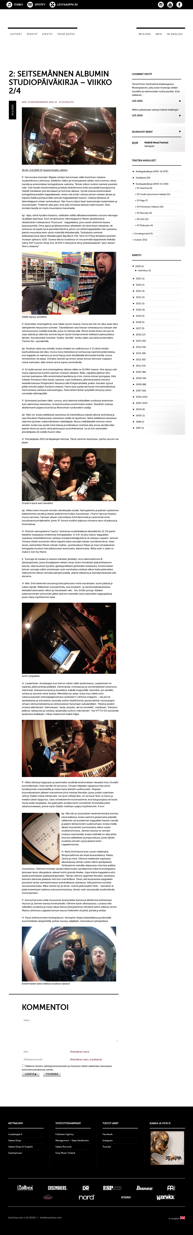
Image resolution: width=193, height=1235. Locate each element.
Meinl (171, 1188)
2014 (141, 347)
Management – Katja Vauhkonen (72, 1140)
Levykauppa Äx (67, 4)
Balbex (25, 1188)
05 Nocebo (143, 213)
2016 (141, 334)
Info (158, 34)
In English (175, 34)
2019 (140, 316)
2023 (140, 291)
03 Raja (141, 200)
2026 (139, 266)
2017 (140, 328)
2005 (142, 403)
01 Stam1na (143, 188)
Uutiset (16, 34)
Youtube (107, 1146)
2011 (141, 365)
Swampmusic (15, 1153)
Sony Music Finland (65, 1153)
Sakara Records (63, 1146)
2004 (140, 409)
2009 (141, 378)
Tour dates (66, 34)
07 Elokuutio (66, 102)
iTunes (18, 4)
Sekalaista (141, 177)
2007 (141, 390)
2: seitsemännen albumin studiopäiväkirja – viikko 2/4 (60, 82)
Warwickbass (166, 1197)
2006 (142, 397)
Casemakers (57, 1188)
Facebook (179, 4)
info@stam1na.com (51, 1217)
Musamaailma (48, 1197)
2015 (141, 341)
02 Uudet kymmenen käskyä (151, 194)
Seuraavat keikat (142, 132)
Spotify (40, 4)
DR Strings (85, 1188)
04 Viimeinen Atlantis (148, 206)
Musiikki (145, 34)
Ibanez (144, 1188)
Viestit (47, 34)
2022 (140, 297)
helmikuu (144, 270)
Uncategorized (142, 233)
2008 (141, 384)
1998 (140, 421)
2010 (141, 372)
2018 (140, 322)
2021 (140, 303)
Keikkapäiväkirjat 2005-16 (149, 171)
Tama (126, 1197)
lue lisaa (137, 101)
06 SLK (140, 219)
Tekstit (32, 34)
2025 (140, 278)
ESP (112, 1188)
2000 (140, 415)
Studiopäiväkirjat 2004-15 (42, 102)
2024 (140, 285)
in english (174, 1218)
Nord (87, 1197)
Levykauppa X (15, 1134)
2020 (140, 309)
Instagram (161, 4)
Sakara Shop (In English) (20, 1146)
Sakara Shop (14, 1140)
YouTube (170, 4)
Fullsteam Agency (64, 1134)
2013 (141, 353)
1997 (140, 428)
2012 (141, 359)
